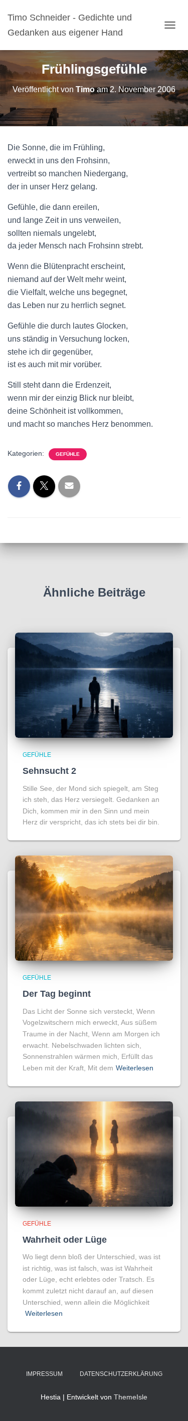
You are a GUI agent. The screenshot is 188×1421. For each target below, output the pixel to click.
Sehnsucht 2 (49, 771)
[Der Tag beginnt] (94, 908)
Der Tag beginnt (57, 994)
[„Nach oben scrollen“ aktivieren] (168, 1400)
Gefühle (68, 454)
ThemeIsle (130, 1397)
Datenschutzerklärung (121, 1373)
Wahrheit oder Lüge (65, 1240)
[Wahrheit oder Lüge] (94, 1153)
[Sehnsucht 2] (94, 685)
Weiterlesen (134, 1068)
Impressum (44, 1373)
